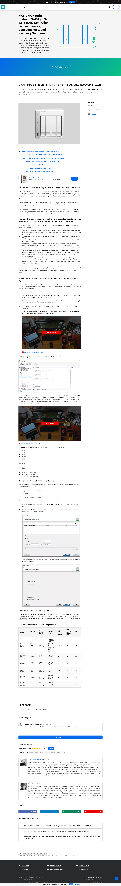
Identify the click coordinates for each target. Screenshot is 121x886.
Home (9, 7)
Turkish (58, 752)
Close (71, 884)
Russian (53, 752)
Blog (23, 7)
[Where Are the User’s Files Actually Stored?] (52, 611)
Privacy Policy (99, 877)
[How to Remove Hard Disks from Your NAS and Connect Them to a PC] (22, 281)
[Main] (3, 7)
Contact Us (16, 7)
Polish (41, 752)
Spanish (37, 752)
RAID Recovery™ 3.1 (34, 177)
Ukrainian (47, 752)
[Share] (23, 805)
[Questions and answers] (37, 819)
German (31, 752)
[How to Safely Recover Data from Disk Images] (55, 481)
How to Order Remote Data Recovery (34, 352)
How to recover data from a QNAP (30, 443)
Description (77, 884)
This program (22, 395)
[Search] (105, 7)
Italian (63, 752)
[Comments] (30, 718)
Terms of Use (91, 877)
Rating (29, 748)
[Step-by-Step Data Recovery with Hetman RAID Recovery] (62, 357)
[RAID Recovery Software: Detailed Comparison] (55, 625)
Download (74, 179)
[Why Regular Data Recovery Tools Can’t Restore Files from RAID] (79, 188)
